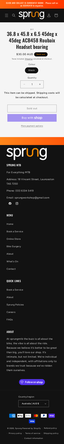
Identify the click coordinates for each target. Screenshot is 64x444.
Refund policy (50, 428)
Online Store (14, 239)
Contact (11, 269)
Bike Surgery (14, 246)
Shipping (28, 59)
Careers (11, 312)
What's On (12, 261)
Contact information (33, 438)
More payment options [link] (32, 126)
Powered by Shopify (31, 428)
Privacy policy (15, 433)
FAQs (10, 319)
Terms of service (32, 433)
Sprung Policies (15, 304)
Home (10, 224)
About (10, 253)
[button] (6, 15)
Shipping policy (51, 433)
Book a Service (15, 231)
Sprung (18, 428)
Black (33, 71)
